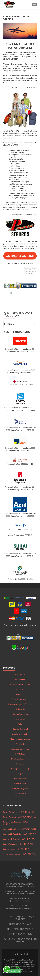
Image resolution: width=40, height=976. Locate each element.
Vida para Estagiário (20, 789)
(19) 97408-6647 (24, 924)
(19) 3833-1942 (26, 939)
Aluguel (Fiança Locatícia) (20, 684)
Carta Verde (20, 709)
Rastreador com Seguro (20, 749)
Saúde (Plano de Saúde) (20, 769)
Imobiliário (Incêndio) (20, 734)
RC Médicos (20, 754)
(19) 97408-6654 (23, 917)
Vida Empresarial (20, 779)
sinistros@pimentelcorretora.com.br (20, 893)
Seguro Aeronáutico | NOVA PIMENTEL (18, 812)
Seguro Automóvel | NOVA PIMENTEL (18, 844)
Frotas (20, 724)
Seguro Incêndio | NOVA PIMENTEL (17, 849)
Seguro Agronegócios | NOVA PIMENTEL (19, 817)
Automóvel (20, 689)
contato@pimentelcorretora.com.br (20, 908)
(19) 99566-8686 (25, 934)
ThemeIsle (29, 971)
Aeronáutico (20, 674)
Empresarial (20, 719)
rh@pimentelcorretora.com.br (20, 901)
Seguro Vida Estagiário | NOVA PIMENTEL (19, 834)
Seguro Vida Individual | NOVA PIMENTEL (19, 829)
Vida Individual (20, 784)
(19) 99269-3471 (27, 929)
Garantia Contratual (20, 729)
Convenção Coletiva (20, 714)
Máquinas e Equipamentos (20, 739)
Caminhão (20, 694)
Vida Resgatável (20, 794)
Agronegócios (20, 679)
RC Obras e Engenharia (20, 759)
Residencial (20, 764)
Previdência (20, 744)
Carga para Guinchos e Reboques (20, 704)
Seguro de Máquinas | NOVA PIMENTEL (19, 839)
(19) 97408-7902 (24, 918)
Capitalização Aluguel (20, 699)
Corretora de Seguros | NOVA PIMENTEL (19, 854)
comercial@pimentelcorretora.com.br (20, 886)
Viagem (20, 774)
